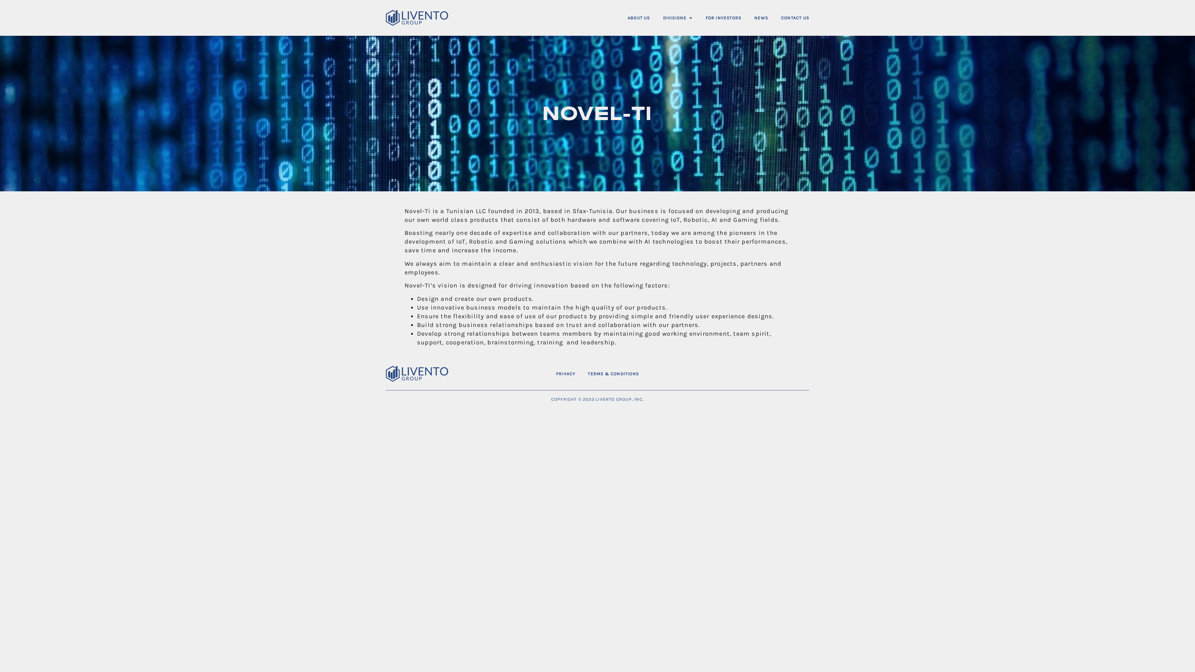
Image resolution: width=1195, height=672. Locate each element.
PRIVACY (565, 373)
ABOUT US (639, 18)
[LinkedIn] (801, 374)
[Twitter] (785, 374)
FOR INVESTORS (724, 18)
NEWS (761, 18)
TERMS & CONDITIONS (613, 373)
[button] (678, 18)
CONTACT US (795, 18)
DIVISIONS (675, 18)
